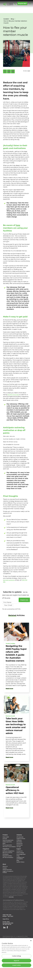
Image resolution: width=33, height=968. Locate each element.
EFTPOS (5, 838)
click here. (11, 896)
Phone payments (7, 845)
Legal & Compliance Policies (8, 872)
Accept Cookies (16, 965)
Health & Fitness (21, 838)
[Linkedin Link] (4, 927)
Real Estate (19, 845)
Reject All (16, 960)
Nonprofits (19, 843)
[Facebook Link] (7, 927)
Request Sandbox (7, 855)
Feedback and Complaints (20, 858)
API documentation (8, 857)
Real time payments (8, 840)
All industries (20, 837)
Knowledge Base (21, 854)
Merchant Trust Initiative (9, 846)
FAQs (18, 855)
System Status (20, 862)
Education (19, 841)
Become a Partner (7, 852)
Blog (12, 19)
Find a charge (20, 852)
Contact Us (19, 851)
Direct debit (6, 837)
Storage (19, 846)
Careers (5, 868)
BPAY (4, 843)
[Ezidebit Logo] (11, 4)
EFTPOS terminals (13, 394)
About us (5, 866)
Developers (6, 854)
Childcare (19, 840)
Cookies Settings (16, 956)
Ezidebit (6, 19)
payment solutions (9, 580)
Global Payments (7, 869)
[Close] (31, 941)
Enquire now (22, 3)
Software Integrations (8, 851)
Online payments (7, 841)
